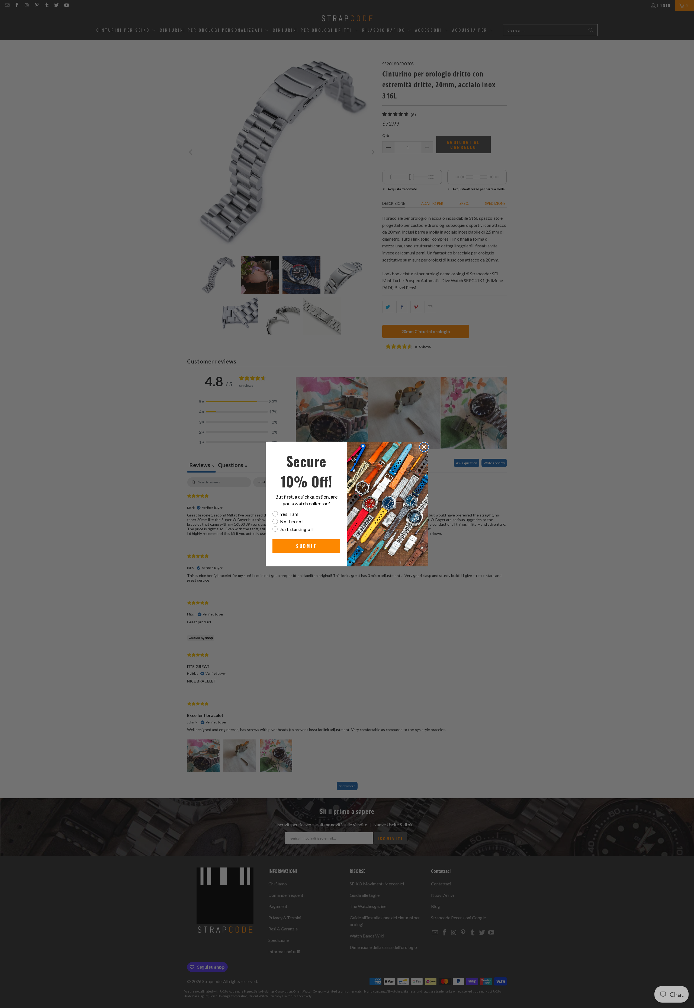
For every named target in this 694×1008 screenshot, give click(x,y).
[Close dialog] (424, 447)
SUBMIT (306, 546)
